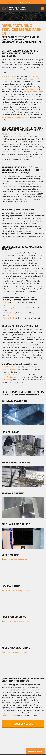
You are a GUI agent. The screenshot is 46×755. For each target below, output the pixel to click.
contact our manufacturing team (13, 117)
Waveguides (28, 91)
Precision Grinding (9, 318)
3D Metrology (8, 379)
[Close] (43, 751)
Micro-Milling (7, 374)
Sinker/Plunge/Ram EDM (12, 307)
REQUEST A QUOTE (23, 2)
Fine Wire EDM (8, 366)
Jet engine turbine (8, 76)
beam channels (38, 91)
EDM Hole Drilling (9, 313)
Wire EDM (6, 302)
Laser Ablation (8, 377)
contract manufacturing (16, 136)
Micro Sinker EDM (9, 369)
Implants (29, 89)
